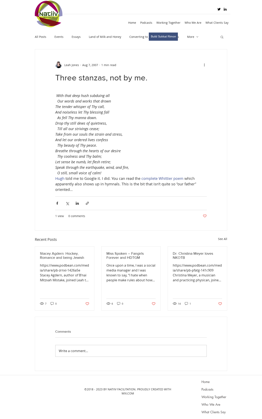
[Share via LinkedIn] (77, 203)
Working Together (213, 397)
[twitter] (219, 9)
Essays (76, 37)
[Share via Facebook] (57, 203)
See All (222, 239)
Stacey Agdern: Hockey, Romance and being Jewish (62, 255)
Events (58, 37)
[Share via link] (87, 203)
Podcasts (207, 389)
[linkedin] (225, 9)
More (190, 37)
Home (205, 382)
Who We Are (210, 404)
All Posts (40, 37)
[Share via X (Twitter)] (67, 203)
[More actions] (204, 64)
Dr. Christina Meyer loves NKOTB (193, 255)
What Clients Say (213, 412)
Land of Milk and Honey (105, 37)
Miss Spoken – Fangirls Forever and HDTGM (125, 255)
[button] (222, 36)
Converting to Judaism (144, 37)
